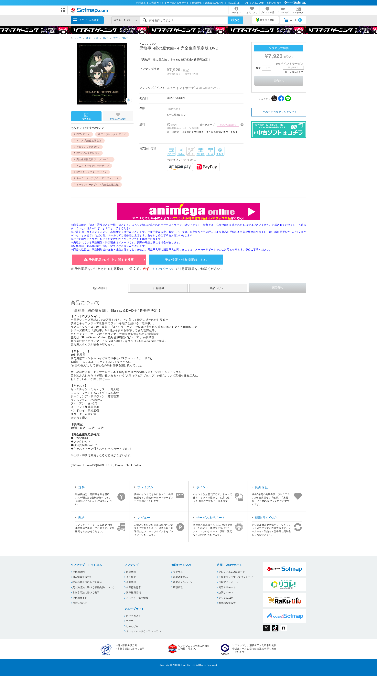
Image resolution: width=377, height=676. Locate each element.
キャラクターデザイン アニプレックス (97, 178)
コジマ (129, 621)
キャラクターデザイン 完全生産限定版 (97, 184)
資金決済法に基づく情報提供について (93, 587)
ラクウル (178, 572)
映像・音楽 (92, 38)
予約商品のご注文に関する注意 (111, 259)
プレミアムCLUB (254, 2)
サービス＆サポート (178, 2)
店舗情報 (197, 2)
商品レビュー (218, 288)
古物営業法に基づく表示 (85, 592)
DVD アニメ (83, 134)
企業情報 (131, 582)
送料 (81, 487)
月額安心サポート (228, 582)
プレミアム (145, 487)
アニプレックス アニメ (113, 134)
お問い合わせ (274, 2)
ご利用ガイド (156, 2)
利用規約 (141, 2)
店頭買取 (178, 587)
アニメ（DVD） (122, 38)
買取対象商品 (180, 577)
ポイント (202, 487)
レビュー (143, 517)
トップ (77, 38)
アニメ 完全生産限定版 (89, 140)
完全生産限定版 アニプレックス (93, 159)
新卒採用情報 (133, 592)
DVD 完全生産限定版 (88, 153)
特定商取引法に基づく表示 (87, 582)
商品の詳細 (99, 288)
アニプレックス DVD (88, 147)
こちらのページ (160, 268)
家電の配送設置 (227, 603)
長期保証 (261, 487)
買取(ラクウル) (265, 517)
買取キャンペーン (183, 582)
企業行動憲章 (133, 587)
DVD (105, 38)
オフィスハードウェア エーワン (143, 631)
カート (295, 20)
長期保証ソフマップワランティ (236, 577)
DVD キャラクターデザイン (91, 172)
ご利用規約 (78, 572)
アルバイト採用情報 (137, 597)
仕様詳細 (159, 288)
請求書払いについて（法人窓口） (223, 2)
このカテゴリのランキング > (280, 112)
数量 (259, 68)
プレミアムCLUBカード (232, 572)
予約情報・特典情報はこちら (186, 259)
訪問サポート (226, 592)
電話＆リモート (227, 587)
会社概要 (131, 577)
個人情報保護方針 (82, 577)
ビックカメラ (133, 616)
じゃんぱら (132, 626)
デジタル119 (226, 597)
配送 (81, 517)
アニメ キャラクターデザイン (92, 165)
